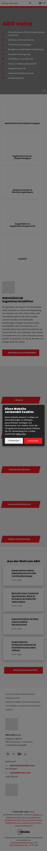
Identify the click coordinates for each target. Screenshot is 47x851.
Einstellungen (14, 440)
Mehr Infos (21, 434)
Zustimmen (33, 440)
